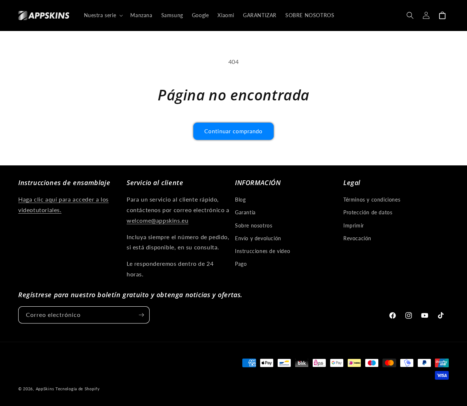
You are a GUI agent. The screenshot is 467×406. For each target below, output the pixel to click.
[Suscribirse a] (141, 314)
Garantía (245, 212)
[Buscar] (410, 15)
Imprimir (353, 225)
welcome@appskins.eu (157, 220)
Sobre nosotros (253, 225)
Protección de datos (367, 212)
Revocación (357, 238)
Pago (241, 264)
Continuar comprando (233, 131)
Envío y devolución (258, 238)
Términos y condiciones (371, 199)
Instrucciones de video (262, 251)
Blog (240, 199)
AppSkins (45, 388)
